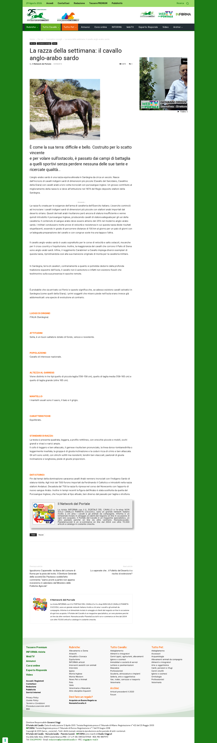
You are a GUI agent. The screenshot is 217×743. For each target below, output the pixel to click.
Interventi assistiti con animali (82, 665)
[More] (73, 70)
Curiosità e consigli (54, 39)
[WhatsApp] (53, 70)
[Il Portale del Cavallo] (38, 15)
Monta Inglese (75, 673)
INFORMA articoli (77, 662)
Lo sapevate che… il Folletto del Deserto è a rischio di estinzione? (111, 572)
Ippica (71, 671)
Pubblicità (31, 689)
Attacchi (73, 653)
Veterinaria (115, 682)
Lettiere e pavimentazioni (122, 665)
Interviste (73, 668)
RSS (28, 709)
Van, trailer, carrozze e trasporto (125, 679)
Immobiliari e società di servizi (124, 662)
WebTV (30, 656)
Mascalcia (114, 668)
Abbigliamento (116, 650)
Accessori (155, 653)
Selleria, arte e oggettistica (122, 676)
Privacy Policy (32, 697)
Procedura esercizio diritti (38, 706)
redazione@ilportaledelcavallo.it (63, 739)
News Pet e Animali (78, 679)
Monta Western (76, 676)
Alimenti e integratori (120, 653)
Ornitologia (156, 676)
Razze (41, 535)
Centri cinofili (157, 671)
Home (32, 39)
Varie (54, 43)
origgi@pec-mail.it (90, 739)
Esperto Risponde (36, 670)
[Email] (60, 70)
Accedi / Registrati (35, 681)
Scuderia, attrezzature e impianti (125, 673)
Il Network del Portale (41, 64)
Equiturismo (74, 659)
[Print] (67, 70)
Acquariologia (157, 656)
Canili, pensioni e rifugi (161, 668)
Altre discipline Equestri (80, 691)
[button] (184, 3)
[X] (39, 70)
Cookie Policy (32, 700)
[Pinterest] (46, 70)
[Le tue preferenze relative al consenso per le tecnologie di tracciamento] (5, 740)
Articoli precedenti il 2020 (122, 691)
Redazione (31, 686)
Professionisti (116, 671)
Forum (113, 694)
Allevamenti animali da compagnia (166, 659)
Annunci (31, 661)
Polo (71, 682)
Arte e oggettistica (160, 665)
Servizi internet (33, 692)
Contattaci (31, 683)
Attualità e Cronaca (78, 656)
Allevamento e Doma (78, 650)
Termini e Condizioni (35, 703)
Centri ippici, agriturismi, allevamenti (126, 656)
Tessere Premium (36, 647)
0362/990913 (35, 739)
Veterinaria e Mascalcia (79, 688)
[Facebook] (33, 70)
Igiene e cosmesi (118, 659)
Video (29, 674)
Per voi (40, 39)
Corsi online (33, 665)
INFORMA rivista (35, 651)
